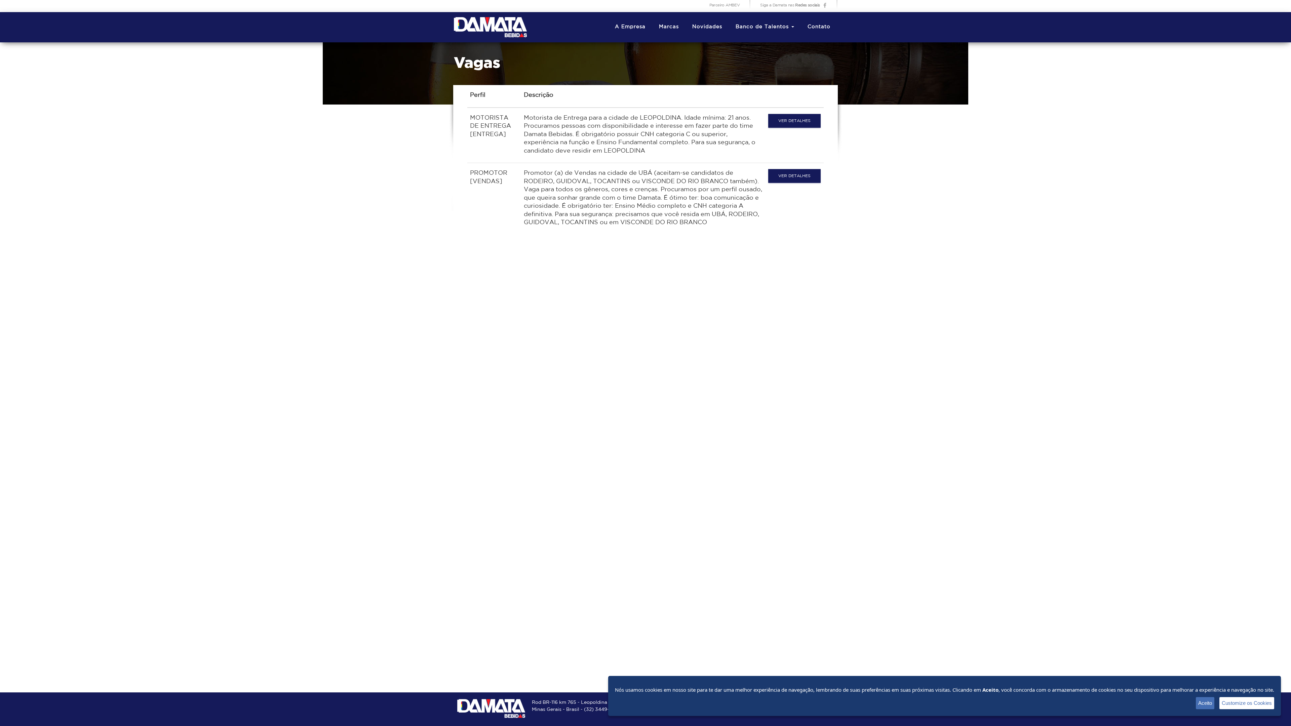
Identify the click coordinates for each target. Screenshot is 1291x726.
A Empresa (630, 27)
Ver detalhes (794, 121)
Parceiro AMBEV (724, 5)
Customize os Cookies (1247, 703)
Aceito (1205, 703)
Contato (819, 27)
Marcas (669, 27)
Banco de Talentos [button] (763, 27)
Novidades (707, 27)
